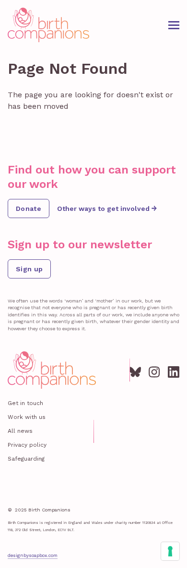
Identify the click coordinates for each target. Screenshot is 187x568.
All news (20, 431)
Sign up (29, 269)
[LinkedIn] (173, 370)
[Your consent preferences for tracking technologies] (170, 551)
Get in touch (25, 403)
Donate (28, 208)
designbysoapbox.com (33, 555)
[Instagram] (154, 370)
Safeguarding (26, 458)
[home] (48, 25)
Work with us (27, 417)
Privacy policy (27, 444)
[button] (173, 25)
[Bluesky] (135, 370)
